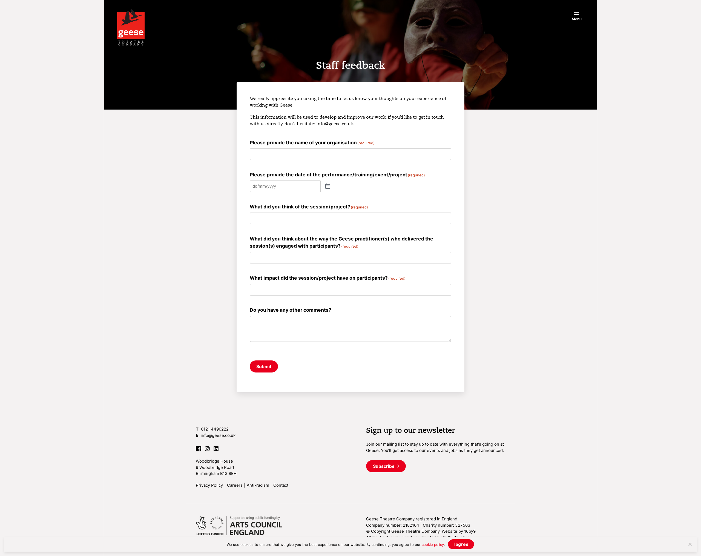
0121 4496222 (215, 429)
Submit (263, 366)
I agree (461, 544)
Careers (235, 485)
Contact (280, 485)
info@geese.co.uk (218, 435)
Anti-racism (258, 485)
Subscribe (384, 466)
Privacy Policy (209, 485)
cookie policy (433, 544)
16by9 (470, 531)
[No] (690, 544)
